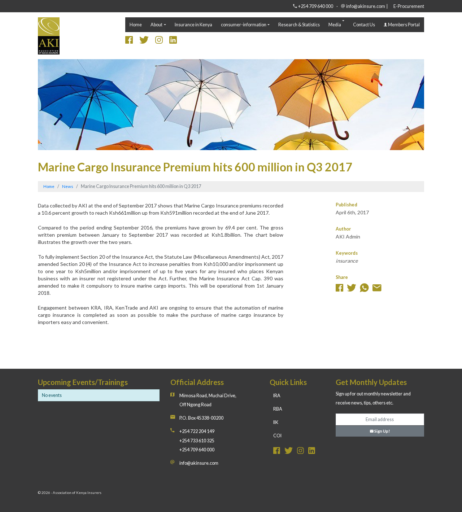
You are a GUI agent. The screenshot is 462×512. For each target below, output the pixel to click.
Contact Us (364, 24)
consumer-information (243, 24)
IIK (275, 422)
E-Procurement (408, 6)
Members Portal (403, 24)
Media (334, 24)
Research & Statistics (299, 24)
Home (136, 24)
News (67, 186)
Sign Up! (382, 431)
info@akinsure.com (365, 6)
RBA (277, 409)
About (156, 24)
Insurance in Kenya (193, 24)
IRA (276, 395)
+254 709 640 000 (315, 6)
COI (277, 435)
